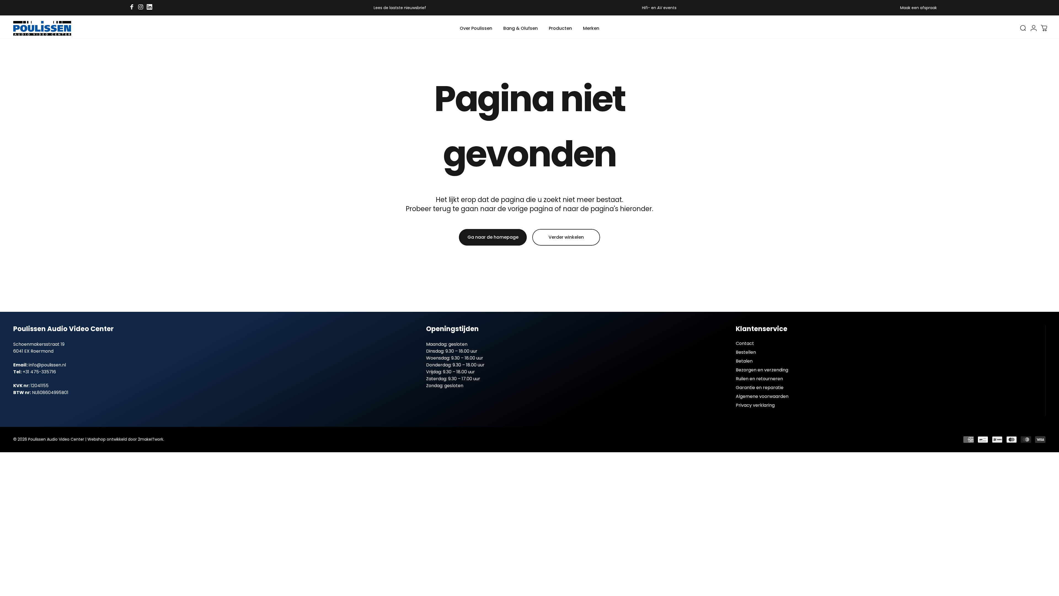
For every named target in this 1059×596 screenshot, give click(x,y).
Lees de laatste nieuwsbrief (400, 7)
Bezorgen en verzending (762, 370)
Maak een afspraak (918, 7)
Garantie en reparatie (759, 387)
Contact (745, 343)
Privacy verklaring (755, 405)
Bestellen (746, 352)
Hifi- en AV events (659, 7)
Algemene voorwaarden (762, 396)
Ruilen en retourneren (759, 379)
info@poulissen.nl (47, 365)
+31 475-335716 (39, 372)
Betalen (744, 361)
